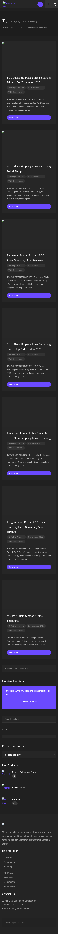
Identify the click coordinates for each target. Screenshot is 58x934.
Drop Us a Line (30, 702)
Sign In (40, 4)
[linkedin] (41, 922)
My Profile (8, 873)
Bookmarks (9, 862)
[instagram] (50, 922)
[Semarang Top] (9, 4)
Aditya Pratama (17, 88)
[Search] (52, 719)
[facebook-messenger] (45, 922)
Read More (13, 118)
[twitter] (37, 922)
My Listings (9, 877)
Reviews (8, 858)
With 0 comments (15, 92)
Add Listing (9, 886)
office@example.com (19, 908)
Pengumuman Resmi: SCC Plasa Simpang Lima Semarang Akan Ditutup (26, 526)
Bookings (8, 866)
